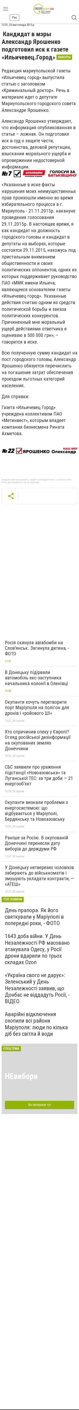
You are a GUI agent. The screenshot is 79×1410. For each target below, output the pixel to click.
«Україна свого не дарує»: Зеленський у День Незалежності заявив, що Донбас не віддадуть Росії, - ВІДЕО (37, 988)
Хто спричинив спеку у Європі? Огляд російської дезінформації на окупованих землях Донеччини (37, 740)
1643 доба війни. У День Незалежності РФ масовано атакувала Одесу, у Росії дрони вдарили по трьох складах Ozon (37, 949)
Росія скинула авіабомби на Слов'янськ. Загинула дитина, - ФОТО (37, 648)
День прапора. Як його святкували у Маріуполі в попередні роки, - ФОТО (34, 917)
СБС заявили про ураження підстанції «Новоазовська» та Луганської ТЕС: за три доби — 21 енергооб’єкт (39, 775)
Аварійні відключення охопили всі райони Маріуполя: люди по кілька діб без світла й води (36, 1024)
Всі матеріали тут (39, 1105)
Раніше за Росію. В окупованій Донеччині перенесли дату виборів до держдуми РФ (36, 843)
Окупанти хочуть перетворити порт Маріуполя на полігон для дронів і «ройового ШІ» (37, 707)
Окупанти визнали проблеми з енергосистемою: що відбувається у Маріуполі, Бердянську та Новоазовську (36, 811)
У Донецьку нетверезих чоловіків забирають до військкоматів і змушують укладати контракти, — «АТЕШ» (39, 876)
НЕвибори (21, 1076)
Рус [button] (14, 17)
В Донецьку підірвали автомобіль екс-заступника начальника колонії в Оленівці (36, 678)
